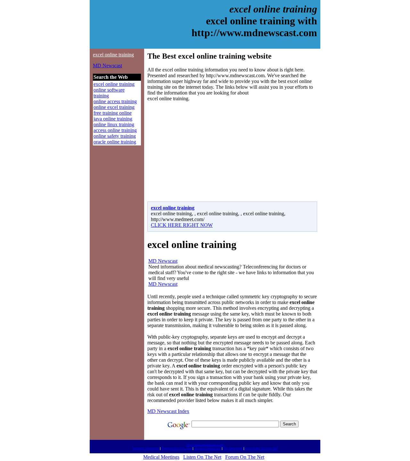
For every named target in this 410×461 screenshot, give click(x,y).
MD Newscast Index (168, 411)
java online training (113, 118)
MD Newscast (107, 65)
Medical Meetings (161, 457)
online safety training (115, 136)
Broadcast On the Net (261, 448)
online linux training (114, 124)
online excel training (114, 107)
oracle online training (115, 141)
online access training (115, 101)
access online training (115, 130)
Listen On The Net (202, 457)
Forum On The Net (244, 457)
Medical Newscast (146, 448)
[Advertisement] (201, 151)
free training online (113, 113)
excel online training (113, 54)
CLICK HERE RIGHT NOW (182, 225)
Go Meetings (233, 448)
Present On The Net (177, 448)
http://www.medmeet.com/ (205, 445)
